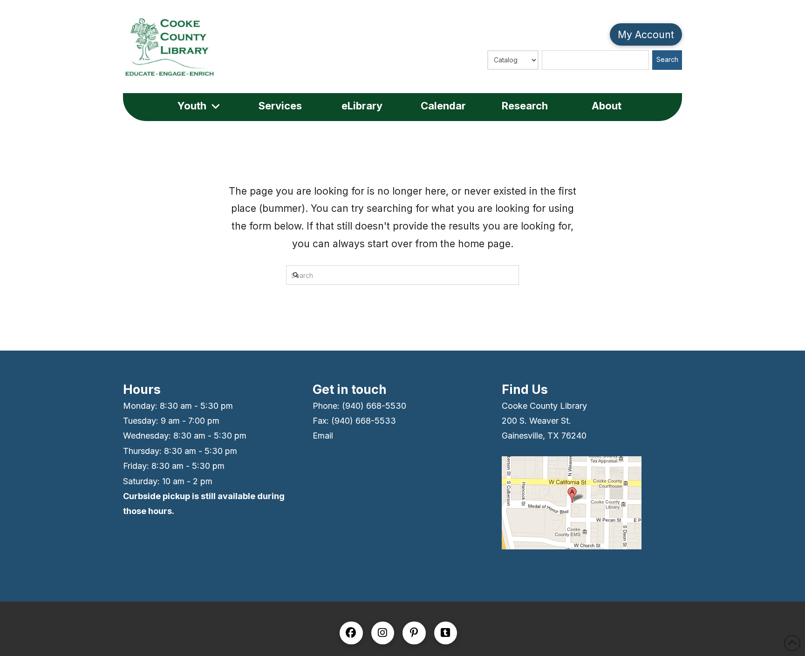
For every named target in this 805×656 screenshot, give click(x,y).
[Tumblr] (445, 633)
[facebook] (351, 633)
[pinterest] (414, 633)
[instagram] (383, 633)
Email (323, 435)
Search (667, 59)
